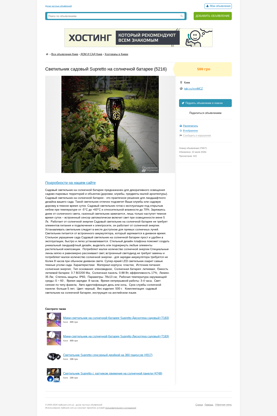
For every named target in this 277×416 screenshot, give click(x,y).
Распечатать (190, 125)
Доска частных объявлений (58, 6)
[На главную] (47, 54)
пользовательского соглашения (120, 408)
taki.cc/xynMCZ (193, 88)
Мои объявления (220, 5)
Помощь (209, 404)
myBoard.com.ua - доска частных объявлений (80, 405)
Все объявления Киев (64, 54)
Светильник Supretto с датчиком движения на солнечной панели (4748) (112, 373)
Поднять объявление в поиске (204, 103)
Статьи (199, 404)
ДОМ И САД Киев (91, 54)
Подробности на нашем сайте (70, 183)
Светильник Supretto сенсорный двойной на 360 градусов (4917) (107, 355)
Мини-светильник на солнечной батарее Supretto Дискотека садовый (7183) (116, 318)
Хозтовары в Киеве (116, 54)
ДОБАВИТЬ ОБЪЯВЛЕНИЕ (213, 15)
